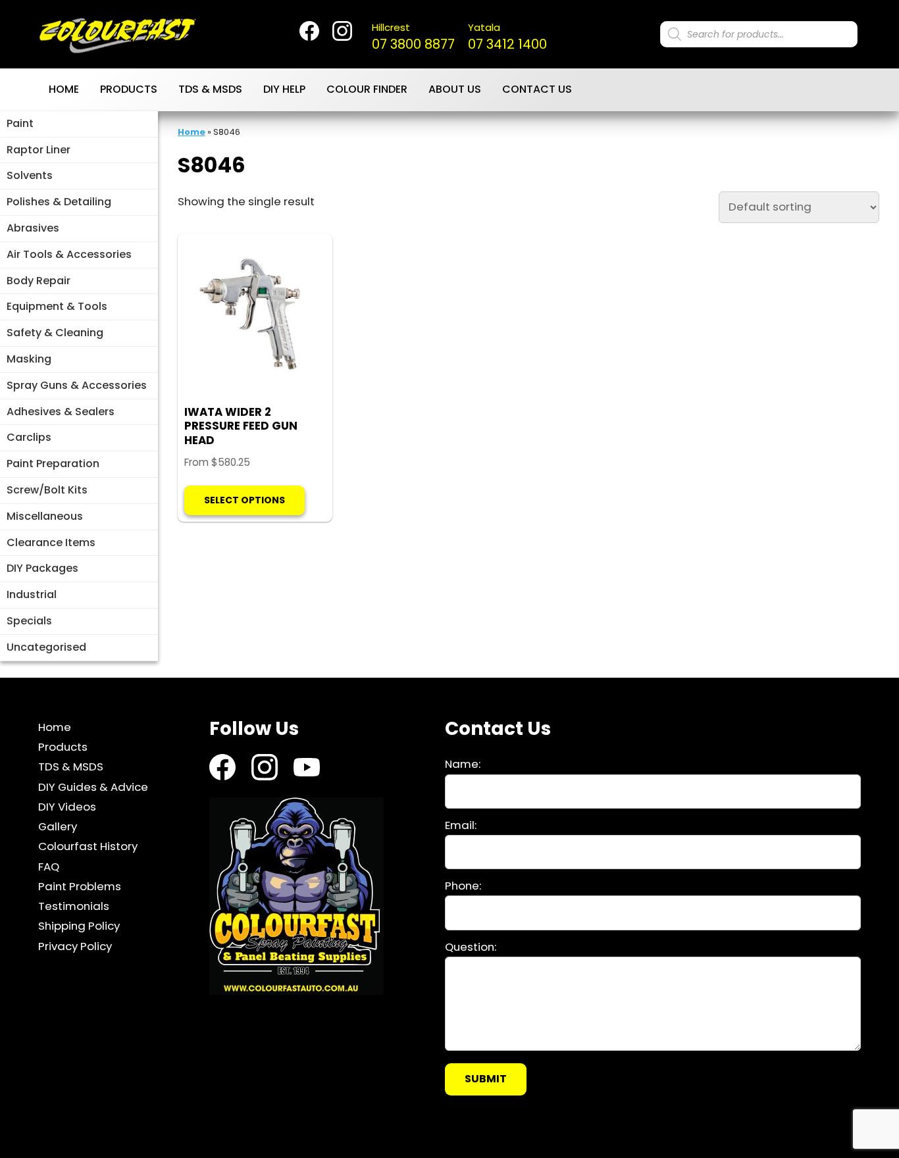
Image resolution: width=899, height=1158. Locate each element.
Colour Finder (366, 89)
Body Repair (38, 280)
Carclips (29, 437)
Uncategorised (46, 647)
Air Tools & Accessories (69, 254)
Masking (29, 358)
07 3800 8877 (413, 36)
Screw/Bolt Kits (47, 489)
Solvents (30, 175)
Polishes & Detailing (59, 201)
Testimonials (73, 906)
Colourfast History (88, 846)
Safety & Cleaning (55, 332)
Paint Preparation (53, 463)
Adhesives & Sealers (61, 411)
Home (64, 89)
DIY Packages (42, 568)
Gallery (57, 826)
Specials (29, 620)
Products (128, 89)
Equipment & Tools (57, 306)
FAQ (48, 866)
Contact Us (537, 89)
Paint (20, 123)
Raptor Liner (38, 149)
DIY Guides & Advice (93, 786)
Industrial (32, 594)
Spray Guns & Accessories (77, 385)
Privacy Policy (75, 945)
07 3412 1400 (507, 36)
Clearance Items (51, 542)
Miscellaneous (45, 516)
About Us (454, 89)
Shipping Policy (79, 926)
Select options (244, 500)
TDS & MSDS (210, 89)
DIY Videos (67, 807)
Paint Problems (79, 886)
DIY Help (284, 89)
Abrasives (33, 228)
